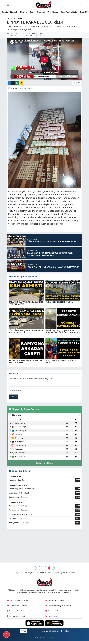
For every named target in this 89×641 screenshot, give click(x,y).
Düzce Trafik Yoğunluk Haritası (59, 606)
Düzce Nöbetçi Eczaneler (19, 600)
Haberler (11, 18)
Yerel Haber (52, 12)
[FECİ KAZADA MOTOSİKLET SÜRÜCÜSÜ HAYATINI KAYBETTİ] (26, 349)
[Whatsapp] (53, 568)
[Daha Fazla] (21, 83)
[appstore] (35, 623)
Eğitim (62, 573)
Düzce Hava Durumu (56, 600)
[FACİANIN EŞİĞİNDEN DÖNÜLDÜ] (62, 290)
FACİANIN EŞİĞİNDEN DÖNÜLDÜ (59, 302)
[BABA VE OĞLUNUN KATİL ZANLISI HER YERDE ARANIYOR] (26, 290)
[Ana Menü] (8, 5)
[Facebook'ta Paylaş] (9, 83)
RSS (24, 631)
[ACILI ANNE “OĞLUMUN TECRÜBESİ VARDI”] (62, 349)
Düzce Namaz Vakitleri (18, 606)
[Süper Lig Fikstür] (79, 471)
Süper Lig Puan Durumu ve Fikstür (21, 611)
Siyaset (13, 12)
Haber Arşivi (52, 616)
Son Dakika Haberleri (17, 616)
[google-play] (54, 623)
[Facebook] (36, 568)
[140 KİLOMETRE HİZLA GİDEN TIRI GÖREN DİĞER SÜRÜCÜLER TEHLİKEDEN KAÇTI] (62, 318)
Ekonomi (41, 12)
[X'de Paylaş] (13, 83)
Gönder (13, 397)
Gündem (23, 12)
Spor (32, 12)
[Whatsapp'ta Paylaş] (17, 83)
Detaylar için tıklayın (44, 463)
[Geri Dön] (6, 634)
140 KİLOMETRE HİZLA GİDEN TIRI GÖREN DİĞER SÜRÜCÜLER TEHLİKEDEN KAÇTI (62, 332)
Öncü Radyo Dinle (69, 12)
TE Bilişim (50, 638)
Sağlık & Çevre (33, 573)
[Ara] (80, 4)
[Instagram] (44, 568)
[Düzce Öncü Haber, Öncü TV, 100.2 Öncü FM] (43, 4)
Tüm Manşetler (53, 611)
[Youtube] (48, 568)
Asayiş (5, 12)
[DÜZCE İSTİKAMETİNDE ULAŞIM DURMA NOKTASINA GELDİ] (26, 318)
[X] (40, 568)
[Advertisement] (44, 545)
